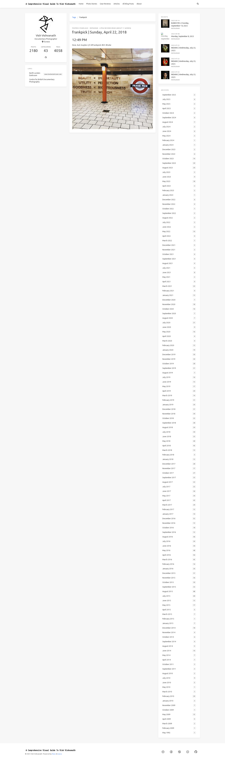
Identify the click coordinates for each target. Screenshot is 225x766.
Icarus (60, 754)
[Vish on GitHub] (196, 752)
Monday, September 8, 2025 (182, 36)
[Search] (197, 4)
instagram (94, 28)
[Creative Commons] (163, 752)
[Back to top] (162, 760)
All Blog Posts (128, 4)
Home (81, 4)
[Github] (46, 57)
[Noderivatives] (187, 752)
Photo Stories (91, 4)
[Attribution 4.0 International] (171, 752)
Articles (117, 4)
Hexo (54, 754)
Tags (74, 17)
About (139, 4)
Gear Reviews (105, 4)
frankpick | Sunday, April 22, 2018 (99, 32)
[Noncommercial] (179, 752)
